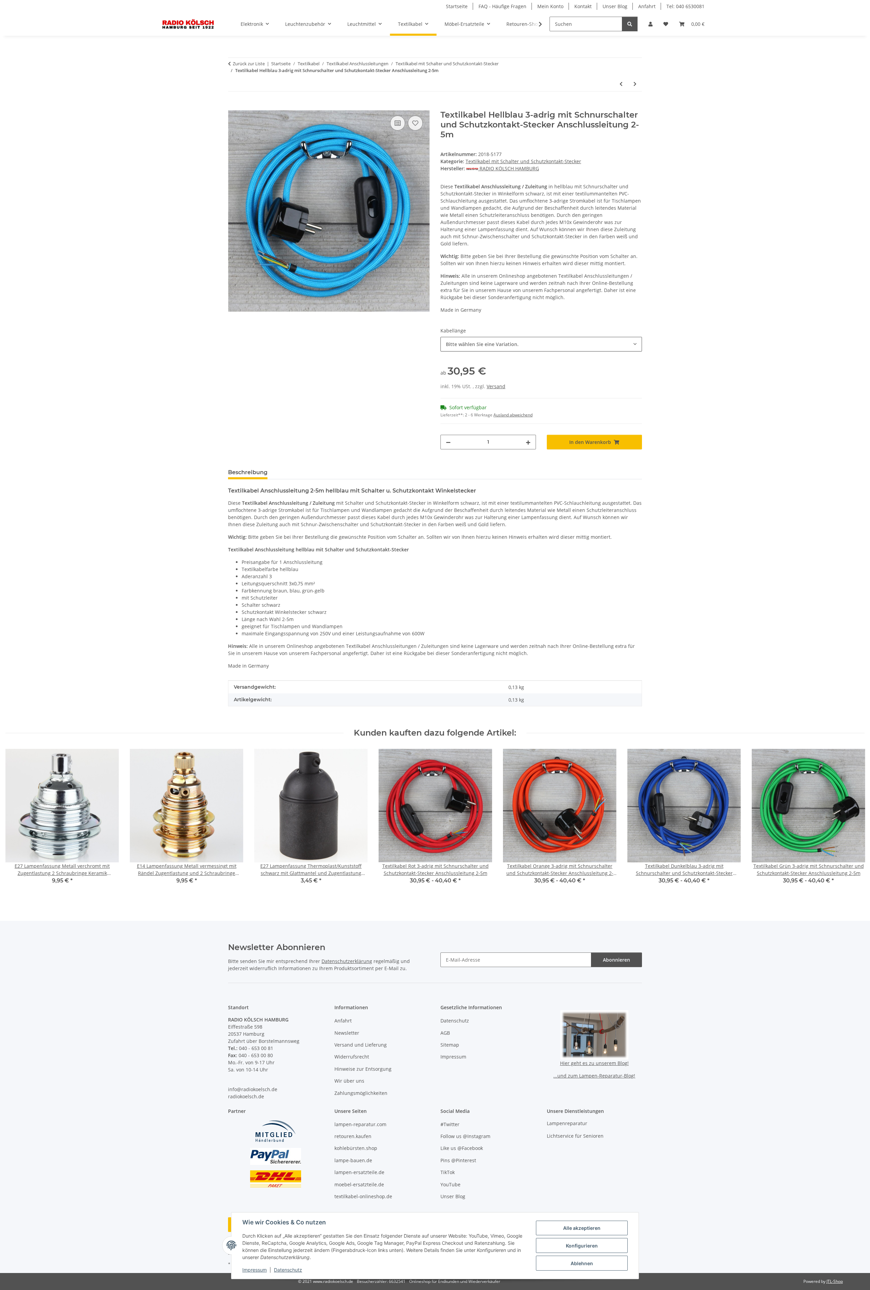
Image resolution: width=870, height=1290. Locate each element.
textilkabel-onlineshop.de (363, 1196)
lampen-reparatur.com (360, 1124)
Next (853, 821)
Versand (496, 386)
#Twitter (449, 1124)
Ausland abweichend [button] (513, 415)
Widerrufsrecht (351, 1056)
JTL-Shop (834, 1281)
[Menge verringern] (448, 442)
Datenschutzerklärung (346, 961)
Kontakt (583, 6)
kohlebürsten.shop (355, 1148)
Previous (16, 821)
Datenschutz (288, 1270)
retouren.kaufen (352, 1136)
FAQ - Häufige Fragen (502, 6)
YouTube (450, 1184)
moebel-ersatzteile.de (359, 1184)
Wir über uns (349, 1081)
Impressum (254, 1270)
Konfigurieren (582, 1246)
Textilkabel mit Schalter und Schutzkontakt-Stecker (523, 161)
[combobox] (541, 344)
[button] (650, 24)
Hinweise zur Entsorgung (363, 1069)
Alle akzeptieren (582, 1228)
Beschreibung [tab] (247, 472)
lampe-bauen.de (353, 1160)
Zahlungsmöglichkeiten (360, 1093)
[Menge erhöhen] (528, 442)
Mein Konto (550, 6)
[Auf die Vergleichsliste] (397, 123)
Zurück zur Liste (249, 64)
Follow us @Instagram (465, 1136)
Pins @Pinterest (458, 1160)
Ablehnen (582, 1263)
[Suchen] (630, 24)
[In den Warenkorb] (233, 106)
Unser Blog (615, 6)
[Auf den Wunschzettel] (415, 123)
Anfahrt (647, 6)
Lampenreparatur (567, 1123)
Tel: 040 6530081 (685, 6)
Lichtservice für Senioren (575, 1136)
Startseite (457, 6)
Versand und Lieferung (360, 1045)
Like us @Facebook (461, 1148)
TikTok (447, 1172)
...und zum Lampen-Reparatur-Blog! (594, 1075)
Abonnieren (616, 960)
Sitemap (449, 1045)
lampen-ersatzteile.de (359, 1172)
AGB (445, 1033)
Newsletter (346, 1033)
